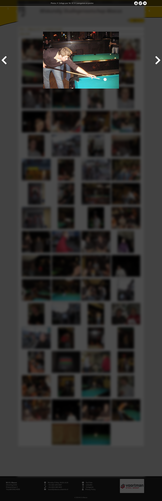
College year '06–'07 (66, 3)
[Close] (145, 3)
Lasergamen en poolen (85, 3)
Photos (53, 3)
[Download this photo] (136, 3)
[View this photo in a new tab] (140, 3)
